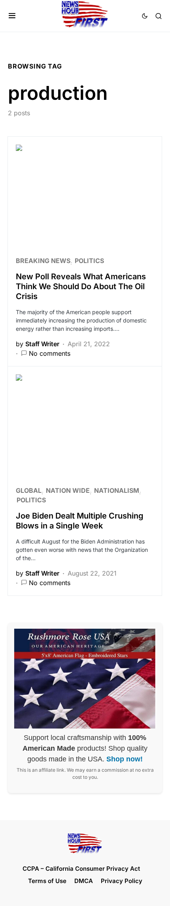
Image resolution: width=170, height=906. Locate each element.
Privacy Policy (121, 881)
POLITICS (89, 261)
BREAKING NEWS (43, 261)
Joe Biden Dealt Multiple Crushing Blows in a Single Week (80, 520)
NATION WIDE (68, 490)
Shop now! (124, 759)
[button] (12, 16)
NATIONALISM (116, 490)
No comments (49, 353)
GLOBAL (29, 490)
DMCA (83, 881)
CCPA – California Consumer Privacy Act (81, 868)
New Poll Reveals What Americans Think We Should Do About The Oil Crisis (81, 286)
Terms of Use (47, 881)
